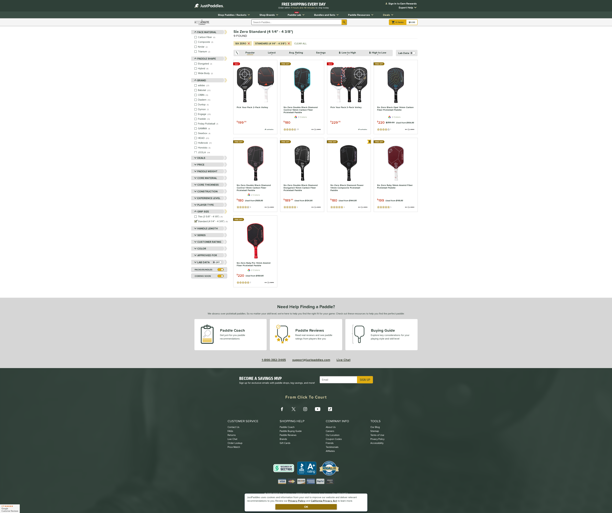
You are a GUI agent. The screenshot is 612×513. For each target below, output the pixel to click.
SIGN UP (365, 380)
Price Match (234, 447)
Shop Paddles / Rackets (232, 15)
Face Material (206, 32)
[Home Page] (209, 5)
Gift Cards (285, 443)
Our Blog (375, 427)
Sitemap (374, 431)
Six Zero (240, 43)
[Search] (344, 22)
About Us (331, 427)
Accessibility (376, 443)
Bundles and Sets (324, 15)
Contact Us (233, 427)
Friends (330, 443)
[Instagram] (305, 409)
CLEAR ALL (300, 43)
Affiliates (330, 451)
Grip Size (203, 211)
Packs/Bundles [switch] (203, 269)
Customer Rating (209, 242)
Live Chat (343, 360)
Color (201, 248)
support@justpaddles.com (311, 360)
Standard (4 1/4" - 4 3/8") (270, 43)
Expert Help (406, 7)
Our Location (332, 435)
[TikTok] (330, 409)
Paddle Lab (294, 14)
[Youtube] (317, 409)
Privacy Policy (297, 501)
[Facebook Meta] (282, 409)
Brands (283, 439)
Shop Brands (267, 15)
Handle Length (207, 228)
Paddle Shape (206, 58)
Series (201, 235)
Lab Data (203, 262)
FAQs (230, 431)
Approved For (207, 255)
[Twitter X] (293, 409)
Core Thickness (208, 185)
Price (200, 164)
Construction (207, 191)
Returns (232, 435)
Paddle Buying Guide (291, 431)
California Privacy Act (324, 501)
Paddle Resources (359, 15)
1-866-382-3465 (274, 360)
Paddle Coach (287, 427)
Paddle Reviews (288, 435)
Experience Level (208, 198)
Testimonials (332, 447)
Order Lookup (235, 443)
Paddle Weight (207, 171)
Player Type (205, 205)
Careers (330, 431)
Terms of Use (377, 435)
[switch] (217, 262)
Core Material (207, 178)
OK (306, 507)
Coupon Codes (334, 439)
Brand (201, 80)
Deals (386, 15)
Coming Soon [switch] (203, 276)
